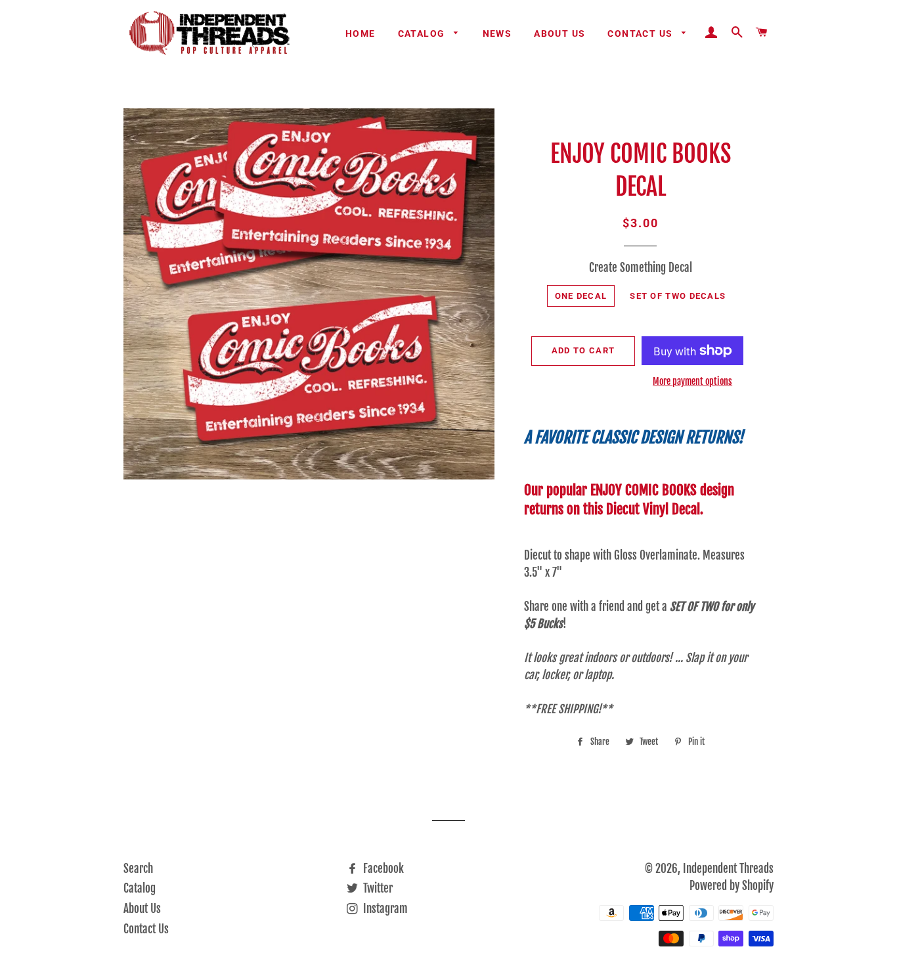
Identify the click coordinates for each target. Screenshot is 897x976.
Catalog (423, 33)
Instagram (384, 909)
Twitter (377, 888)
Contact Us (641, 33)
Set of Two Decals (678, 296)
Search (138, 869)
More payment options (692, 381)
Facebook (382, 869)
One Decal (581, 296)
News (497, 33)
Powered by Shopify (731, 886)
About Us (559, 33)
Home (360, 33)
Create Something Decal (640, 268)
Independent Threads (728, 869)
